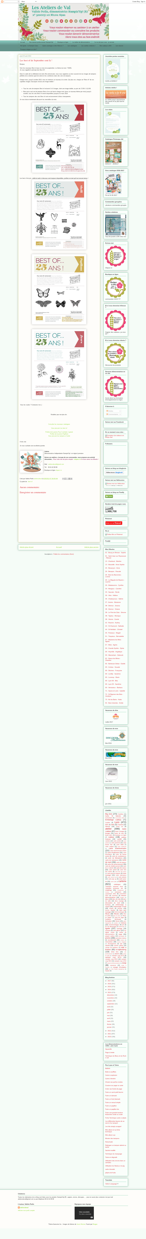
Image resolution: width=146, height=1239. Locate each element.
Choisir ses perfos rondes (114, 1082)
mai (108, 1015)
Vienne (107, 826)
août (109, 1007)
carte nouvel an (112, 877)
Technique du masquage (113, 1154)
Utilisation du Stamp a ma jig (115, 1166)
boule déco (108, 835)
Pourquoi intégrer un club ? (28, 49)
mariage (119, 928)
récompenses (112, 943)
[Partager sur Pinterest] (71, 479)
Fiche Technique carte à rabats (115, 1118)
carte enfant (113, 870)
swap (124, 963)
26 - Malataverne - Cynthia (114, 585)
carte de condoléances (119, 856)
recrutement (112, 940)
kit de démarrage (110, 926)
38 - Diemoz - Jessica (112, 605)
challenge (108, 890)
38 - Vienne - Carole (112, 619)
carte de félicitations (115, 858)
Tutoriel (120, 824)
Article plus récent (26, 547)
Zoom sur (119, 826)
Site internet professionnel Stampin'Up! (41, 42)
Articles (110, 411)
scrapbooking (121, 950)
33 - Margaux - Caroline (113, 588)
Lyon (116, 822)
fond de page (119, 917)
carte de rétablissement (112, 866)
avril (108, 1018)
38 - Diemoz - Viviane (112, 609)
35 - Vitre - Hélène (111, 595)
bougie (107, 833)
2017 (109, 981)
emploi (111, 908)
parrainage (121, 936)
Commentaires (113, 414)
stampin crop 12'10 (120, 961)
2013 (109, 992)
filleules (116, 914)
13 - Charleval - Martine (113, 561)
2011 (109, 1034)
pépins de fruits (110, 1173)
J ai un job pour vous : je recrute (104, 42)
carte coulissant (122, 846)
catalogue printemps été (114, 888)
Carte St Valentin (113, 816)
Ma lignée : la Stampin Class (29, 46)
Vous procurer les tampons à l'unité (59, 436)
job (123, 925)
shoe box (114, 952)
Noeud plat (109, 1142)
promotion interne (121, 938)
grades (116, 923)
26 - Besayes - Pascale (113, 571)
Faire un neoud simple (112, 1102)
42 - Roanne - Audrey (112, 623)
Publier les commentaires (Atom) (63, 554)
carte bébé (119, 844)
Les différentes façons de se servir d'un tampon (114, 1122)
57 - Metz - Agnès (111, 645)
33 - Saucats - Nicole (112, 592)
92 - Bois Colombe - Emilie (114, 703)
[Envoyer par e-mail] (63, 479)
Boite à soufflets (110, 1072)
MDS (106, 824)
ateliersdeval (24, 1207)
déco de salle (116, 899)
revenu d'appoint (121, 942)
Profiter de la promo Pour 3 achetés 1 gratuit (59, 432)
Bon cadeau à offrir (105, 46)
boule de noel (119, 833)
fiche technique (119, 912)
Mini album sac (110, 1135)
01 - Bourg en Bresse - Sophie (115, 552)
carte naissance (121, 875)
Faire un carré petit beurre (114, 1092)
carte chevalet (110, 1169)
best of (30, 481)
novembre (110, 998)
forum (118, 921)
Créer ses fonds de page (113, 1089)
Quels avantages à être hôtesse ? (52, 46)
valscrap (113, 485)
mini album (117, 930)
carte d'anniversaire (117, 848)
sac (121, 943)
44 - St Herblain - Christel (113, 629)
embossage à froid (119, 906)
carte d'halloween (113, 852)
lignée (107, 928)
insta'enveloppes (114, 925)
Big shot (108, 814)
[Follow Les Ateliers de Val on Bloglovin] (114, 473)
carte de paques (121, 862)
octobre (110, 1001)
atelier (108, 828)
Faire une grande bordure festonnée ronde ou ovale (114, 1113)
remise (122, 940)
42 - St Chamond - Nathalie (114, 626)
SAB (112, 824)
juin (108, 1012)
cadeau (111, 837)
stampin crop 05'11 (113, 957)
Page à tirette (109, 1052)
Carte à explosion (111, 1075)
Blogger (95, 1224)
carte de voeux (121, 868)
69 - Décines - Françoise (113, 670)
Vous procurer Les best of (59, 428)
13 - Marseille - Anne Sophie (114, 564)
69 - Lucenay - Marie (112, 677)
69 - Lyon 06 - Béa (111, 681)
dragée (122, 897)
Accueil (22, 42)
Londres (107, 822)
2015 (109, 986)
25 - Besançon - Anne (112, 568)
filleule (107, 914)
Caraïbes (120, 814)
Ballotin (107, 1068)
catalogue (117, 884)
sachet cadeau (118, 945)
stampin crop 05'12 (111, 959)
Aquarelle (108, 1049)
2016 (109, 984)
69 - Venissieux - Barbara (113, 687)
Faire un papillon (111, 1106)
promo (107, 938)
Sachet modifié (110, 1150)
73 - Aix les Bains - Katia (113, 699)
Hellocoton (120, 485)
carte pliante (122, 877)
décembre (110, 995)
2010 (109, 1036)
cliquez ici (77, 459)
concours (118, 892)
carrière (107, 841)
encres (120, 908)
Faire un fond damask (112, 1099)
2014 (109, 989)
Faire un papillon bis (112, 1109)
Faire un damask (111, 1095)
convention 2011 (110, 893)
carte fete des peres (120, 871)
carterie (122, 881)
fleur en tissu (116, 915)
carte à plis (113, 881)
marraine (108, 930)
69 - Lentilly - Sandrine (113, 674)
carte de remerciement (115, 864)
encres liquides (110, 910)
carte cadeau (109, 846)
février (109, 1024)
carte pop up (112, 879)
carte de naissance (111, 860)
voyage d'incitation (119, 967)
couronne (115, 895)
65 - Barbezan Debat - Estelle (115, 664)
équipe (107, 971)
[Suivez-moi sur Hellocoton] (115, 483)
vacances (113, 965)
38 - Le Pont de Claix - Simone (115, 612)
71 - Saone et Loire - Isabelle (115, 691)
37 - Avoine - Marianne (113, 602)
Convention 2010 (119, 818)
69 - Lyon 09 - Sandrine (113, 684)
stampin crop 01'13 (118, 955)
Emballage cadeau (113, 820)
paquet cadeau (110, 936)
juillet (109, 1009)
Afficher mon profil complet (26, 1210)
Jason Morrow (81, 1224)
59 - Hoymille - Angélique (113, 652)
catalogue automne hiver (114, 886)
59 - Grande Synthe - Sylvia (114, 648)
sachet (107, 945)
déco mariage (119, 901)
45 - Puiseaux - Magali (112, 633)
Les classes (119, 46)
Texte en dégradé (111, 1157)
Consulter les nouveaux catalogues (59, 424)
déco (107, 899)
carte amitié (117, 841)
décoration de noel (112, 903)
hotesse (123, 923)
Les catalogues (72, 46)
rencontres (109, 942)
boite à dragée (119, 831)
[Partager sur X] (67, 479)
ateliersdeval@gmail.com (56, 464)
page (120, 934)
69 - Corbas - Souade (112, 667)
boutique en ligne (120, 835)
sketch (117, 954)
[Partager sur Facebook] (69, 479)
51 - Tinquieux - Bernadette (114, 636)
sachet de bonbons (111, 947)
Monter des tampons (112, 1138)
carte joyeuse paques (113, 873)
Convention (108, 818)
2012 (109, 1031)
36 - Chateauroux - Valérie (114, 599)
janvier (109, 1027)
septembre (111, 1004)
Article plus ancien (91, 547)
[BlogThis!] (65, 479)
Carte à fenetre (110, 1078)
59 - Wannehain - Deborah (114, 655)
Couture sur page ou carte (114, 1085)
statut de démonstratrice (113, 963)
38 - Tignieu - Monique (113, 616)
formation (108, 921)
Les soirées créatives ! (88, 46)
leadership (121, 926)
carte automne (115, 843)
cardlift (119, 839)
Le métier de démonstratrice (81, 42)
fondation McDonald (113, 919)
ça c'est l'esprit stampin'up (116, 969)
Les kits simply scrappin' (113, 1126)
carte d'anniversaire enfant (118, 850)
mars (109, 1021)
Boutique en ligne (63, 42)
